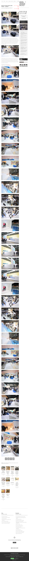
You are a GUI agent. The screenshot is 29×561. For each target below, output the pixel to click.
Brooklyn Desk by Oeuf (12, 482)
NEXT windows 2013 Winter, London (8, 495)
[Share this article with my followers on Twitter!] (8, 459)
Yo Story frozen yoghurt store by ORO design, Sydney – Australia (17, 484)
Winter (7, 463)
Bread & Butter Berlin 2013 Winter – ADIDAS (6, 6)
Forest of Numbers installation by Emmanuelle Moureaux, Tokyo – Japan (3, 496)
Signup (4, 1)
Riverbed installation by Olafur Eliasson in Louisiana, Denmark (17, 472)
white (6, 463)
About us (7, 1)
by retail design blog (3, 474)
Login (2, 1)
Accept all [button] (12, 558)
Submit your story (11, 1)
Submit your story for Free (23, 16)
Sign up (14, 542)
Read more (18, 555)
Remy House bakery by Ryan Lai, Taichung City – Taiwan (8, 472)
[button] (6, 556)
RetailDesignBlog (8, 65)
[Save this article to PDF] (13, 459)
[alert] (14, 556)
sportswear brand (3, 463)
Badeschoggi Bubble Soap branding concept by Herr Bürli (3, 483)
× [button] (28, 552)
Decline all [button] (16, 558)
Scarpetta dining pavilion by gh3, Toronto (3, 472)
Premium (15, 1)
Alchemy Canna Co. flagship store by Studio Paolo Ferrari (12, 472)
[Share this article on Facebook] (6, 459)
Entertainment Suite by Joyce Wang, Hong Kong (8, 483)
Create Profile (23, 18)
